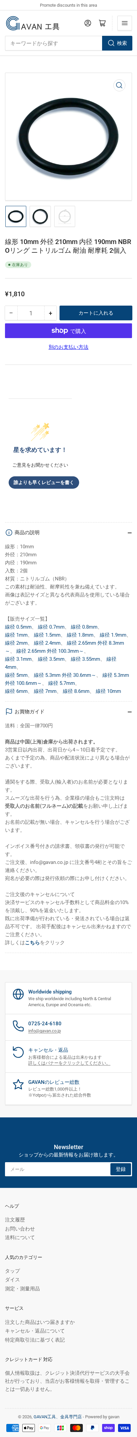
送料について (20, 1237)
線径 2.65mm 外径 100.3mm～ (50, 651)
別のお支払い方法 (68, 347)
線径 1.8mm (80, 635)
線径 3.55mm (85, 659)
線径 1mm (16, 635)
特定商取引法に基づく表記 (35, 1340)
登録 (121, 1169)
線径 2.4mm (47, 643)
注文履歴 (15, 1220)
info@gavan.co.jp (44, 1030)
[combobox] (68, 43)
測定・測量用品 (22, 1289)
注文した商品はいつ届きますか (40, 1322)
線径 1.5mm (47, 635)
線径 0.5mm (18, 627)
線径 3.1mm (18, 659)
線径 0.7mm (51, 627)
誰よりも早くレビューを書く (44, 482)
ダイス (12, 1280)
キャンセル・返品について (35, 1331)
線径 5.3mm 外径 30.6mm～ (65, 675)
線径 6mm (16, 691)
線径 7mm (45, 691)
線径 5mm (16, 675)
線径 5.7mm (61, 683)
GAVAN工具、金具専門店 (58, 1416)
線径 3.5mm (51, 659)
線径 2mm (16, 643)
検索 (122, 43)
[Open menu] (124, 23)
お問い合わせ (20, 1229)
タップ (12, 1271)
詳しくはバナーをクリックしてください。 (69, 1062)
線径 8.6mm (76, 691)
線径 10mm (108, 691)
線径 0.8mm (84, 627)
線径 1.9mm (113, 635)
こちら (32, 943)
